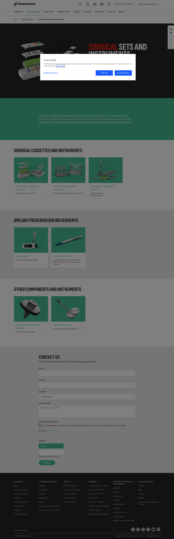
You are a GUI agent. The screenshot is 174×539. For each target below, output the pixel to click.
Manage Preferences (51, 73)
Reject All (104, 73)
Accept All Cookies (123, 73)
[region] (88, 67)
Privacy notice (60, 66)
